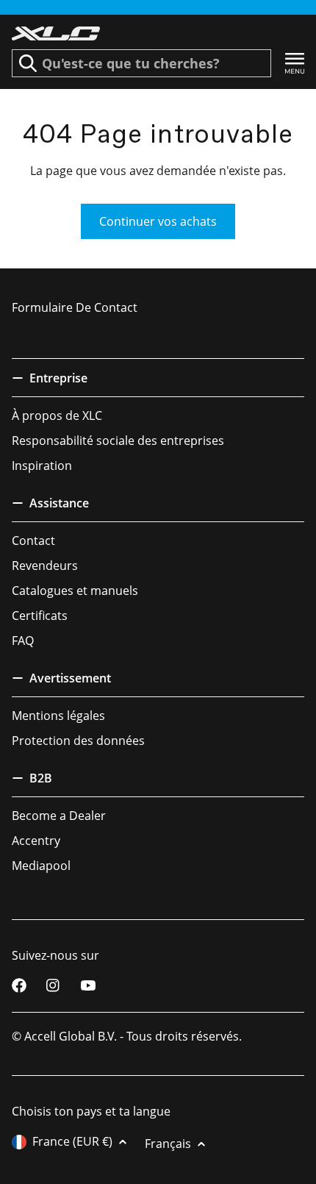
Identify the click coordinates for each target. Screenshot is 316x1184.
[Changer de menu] (294, 63)
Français (168, 1143)
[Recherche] (28, 63)
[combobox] (141, 63)
